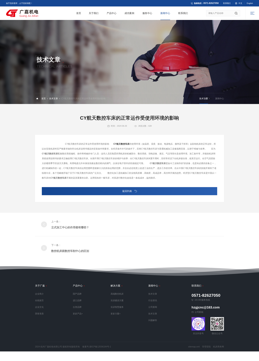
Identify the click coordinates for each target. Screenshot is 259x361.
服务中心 (147, 13)
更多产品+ (78, 314)
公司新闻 (152, 307)
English (250, 3)
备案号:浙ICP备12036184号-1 (96, 347)
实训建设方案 (117, 300)
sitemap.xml (194, 347)
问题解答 (152, 320)
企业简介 (39, 294)
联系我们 (227, 3)
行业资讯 (152, 300)
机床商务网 (218, 347)
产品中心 (111, 13)
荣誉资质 (39, 314)
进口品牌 (77, 300)
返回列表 (127, 191)
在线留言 (39, 300)
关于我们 (93, 13)
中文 (240, 3)
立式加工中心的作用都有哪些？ (70, 227)
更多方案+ (115, 314)
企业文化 (39, 307)
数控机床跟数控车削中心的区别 (70, 250)
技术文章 (53, 98)
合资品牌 (77, 307)
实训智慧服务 (117, 307)
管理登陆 (206, 347)
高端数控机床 (117, 294)
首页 (78, 13)
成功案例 (129, 13)
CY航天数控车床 (121, 144)
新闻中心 (165, 13)
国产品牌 (77, 294)
